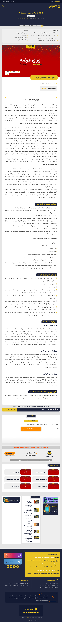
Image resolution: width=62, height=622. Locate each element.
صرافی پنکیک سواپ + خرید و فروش (50, 39)
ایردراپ (51, 1)
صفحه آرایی (16, 583)
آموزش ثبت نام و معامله (9, 455)
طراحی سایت (38, 620)
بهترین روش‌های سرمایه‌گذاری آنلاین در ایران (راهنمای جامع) (15, 32)
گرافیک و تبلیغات (15, 585)
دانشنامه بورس (31, 16)
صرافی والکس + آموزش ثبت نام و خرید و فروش (48, 40)
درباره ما (7, 1)
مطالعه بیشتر (45, 600)
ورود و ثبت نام (10, 453)
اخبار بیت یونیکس (43, 585)
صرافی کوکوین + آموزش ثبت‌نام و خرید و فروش (48, 35)
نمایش (44, 88)
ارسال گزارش (39, 600)
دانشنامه (37, 18)
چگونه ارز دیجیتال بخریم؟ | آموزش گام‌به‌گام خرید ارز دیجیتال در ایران (15, 36)
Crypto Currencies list (24, 583)
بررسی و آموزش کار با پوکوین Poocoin (50, 32)
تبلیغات (3, 1)
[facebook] (8, 566)
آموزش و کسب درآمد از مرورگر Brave (47, 564)
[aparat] (14, 566)
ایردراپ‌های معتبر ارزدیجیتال (53, 585)
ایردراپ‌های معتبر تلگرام (53, 583)
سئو (34, 620)
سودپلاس (42, 18)
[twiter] (17, 566)
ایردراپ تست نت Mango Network (21, 34)
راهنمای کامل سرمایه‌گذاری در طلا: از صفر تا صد (18, 40)
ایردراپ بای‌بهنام (8, 585)
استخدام (12, 1)
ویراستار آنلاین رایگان (24, 585)
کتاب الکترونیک (55, 587)
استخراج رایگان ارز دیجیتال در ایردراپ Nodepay (18, 38)
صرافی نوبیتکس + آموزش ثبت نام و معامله (49, 37)
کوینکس (41, 587)
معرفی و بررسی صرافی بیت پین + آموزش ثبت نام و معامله (45, 34)
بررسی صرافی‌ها (47, 587)
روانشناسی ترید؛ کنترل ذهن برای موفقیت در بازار (44, 557)
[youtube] (11, 566)
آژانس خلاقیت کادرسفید (26, 620)
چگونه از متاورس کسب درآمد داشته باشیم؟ (45, 570)
